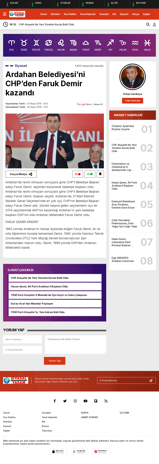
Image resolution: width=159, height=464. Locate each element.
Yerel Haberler (88, 14)
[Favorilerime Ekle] (100, 174)
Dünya (135, 14)
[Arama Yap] (146, 24)
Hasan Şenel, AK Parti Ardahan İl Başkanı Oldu (39, 286)
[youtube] (85, 401)
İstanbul (104, 14)
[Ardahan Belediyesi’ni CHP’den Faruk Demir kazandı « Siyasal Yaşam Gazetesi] (17, 13)
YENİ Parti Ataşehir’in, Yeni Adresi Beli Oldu (38, 312)
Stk (114, 14)
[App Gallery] (100, 451)
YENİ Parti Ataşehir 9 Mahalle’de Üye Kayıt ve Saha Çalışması (49, 295)
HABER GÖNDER (89, 417)
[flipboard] (95, 401)
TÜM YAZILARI (132, 100)
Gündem (55, 14)
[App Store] (58, 451)
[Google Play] (79, 451)
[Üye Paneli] (153, 24)
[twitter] (65, 401)
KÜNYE (85, 412)
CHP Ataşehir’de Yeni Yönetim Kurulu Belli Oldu (39, 277)
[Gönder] (152, 380)
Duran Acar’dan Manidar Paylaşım (32, 303)
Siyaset (124, 14)
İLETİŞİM (124, 412)
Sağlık (146, 14)
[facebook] (54, 401)
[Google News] (90, 104)
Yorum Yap (55, 360)
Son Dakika (70, 14)
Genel (43, 14)
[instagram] (75, 401)
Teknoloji (95, 20)
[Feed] (106, 401)
